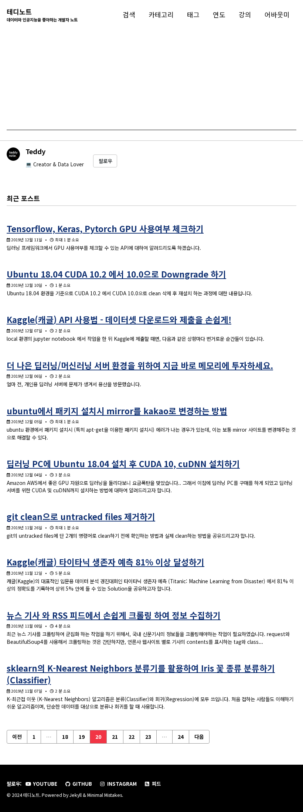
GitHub (81, 783)
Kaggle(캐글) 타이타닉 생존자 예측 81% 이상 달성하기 (105, 562)
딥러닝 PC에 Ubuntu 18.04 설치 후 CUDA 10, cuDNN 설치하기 (123, 463)
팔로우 (105, 160)
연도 (219, 14)
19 (82, 736)
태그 (193, 14)
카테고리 (161, 14)
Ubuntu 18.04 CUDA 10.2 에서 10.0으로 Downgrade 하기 (116, 274)
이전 (17, 736)
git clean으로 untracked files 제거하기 (81, 516)
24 (181, 736)
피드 (155, 783)
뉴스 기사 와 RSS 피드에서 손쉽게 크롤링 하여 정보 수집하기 (114, 615)
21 (115, 736)
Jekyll (75, 795)
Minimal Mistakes (104, 795)
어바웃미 (277, 14)
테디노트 (42, 15)
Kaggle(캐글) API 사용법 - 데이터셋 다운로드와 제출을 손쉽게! (119, 319)
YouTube (44, 783)
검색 (129, 14)
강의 (245, 14)
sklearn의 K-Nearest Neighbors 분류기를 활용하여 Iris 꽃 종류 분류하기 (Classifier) (141, 674)
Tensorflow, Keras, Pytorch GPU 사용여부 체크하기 (105, 228)
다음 (199, 736)
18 (65, 736)
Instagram (121, 783)
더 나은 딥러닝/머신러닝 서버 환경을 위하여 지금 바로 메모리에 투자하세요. (140, 365)
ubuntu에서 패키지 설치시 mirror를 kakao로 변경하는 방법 (117, 411)
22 (132, 736)
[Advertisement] (151, 78)
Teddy (35, 151)
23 (148, 736)
